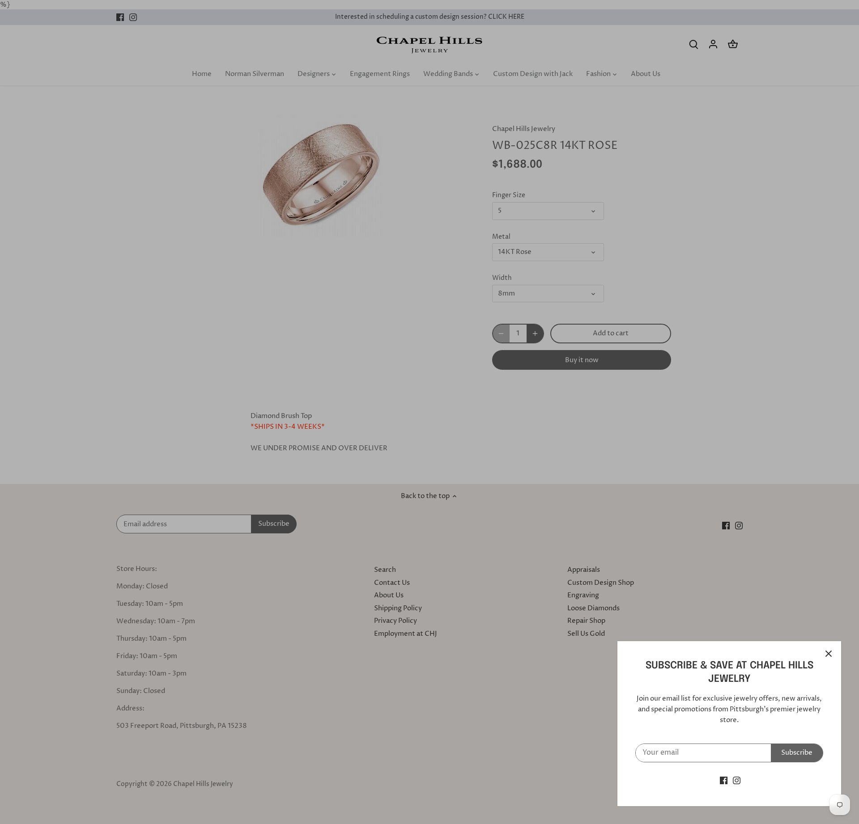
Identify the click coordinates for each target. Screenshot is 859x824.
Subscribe (796, 752)
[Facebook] (723, 780)
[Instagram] (736, 780)
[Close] (828, 653)
